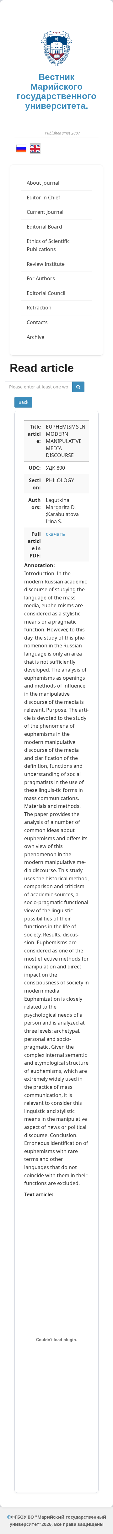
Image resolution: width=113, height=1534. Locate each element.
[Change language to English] (35, 149)
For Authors (41, 278)
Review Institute (46, 264)
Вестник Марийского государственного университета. (56, 91)
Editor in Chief (43, 197)
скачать (55, 533)
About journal (43, 182)
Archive (35, 337)
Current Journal (45, 211)
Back (23, 402)
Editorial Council (46, 293)
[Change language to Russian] (21, 148)
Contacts (37, 322)
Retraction (39, 307)
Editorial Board (44, 226)
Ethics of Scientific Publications (48, 245)
